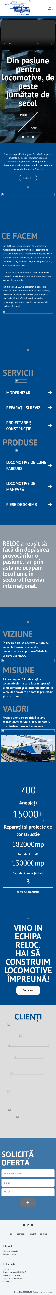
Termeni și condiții (10, 1251)
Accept (21, 1292)
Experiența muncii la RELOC (14, 1272)
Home (11, 1234)
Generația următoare (11, 1275)
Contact (43, 1234)
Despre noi (21, 1234)
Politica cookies (9, 1254)
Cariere (6, 1269)
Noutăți (32, 1234)
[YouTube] (32, 1225)
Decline (34, 1292)
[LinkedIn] (28, 1225)
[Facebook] (24, 1225)
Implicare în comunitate (12, 1278)
